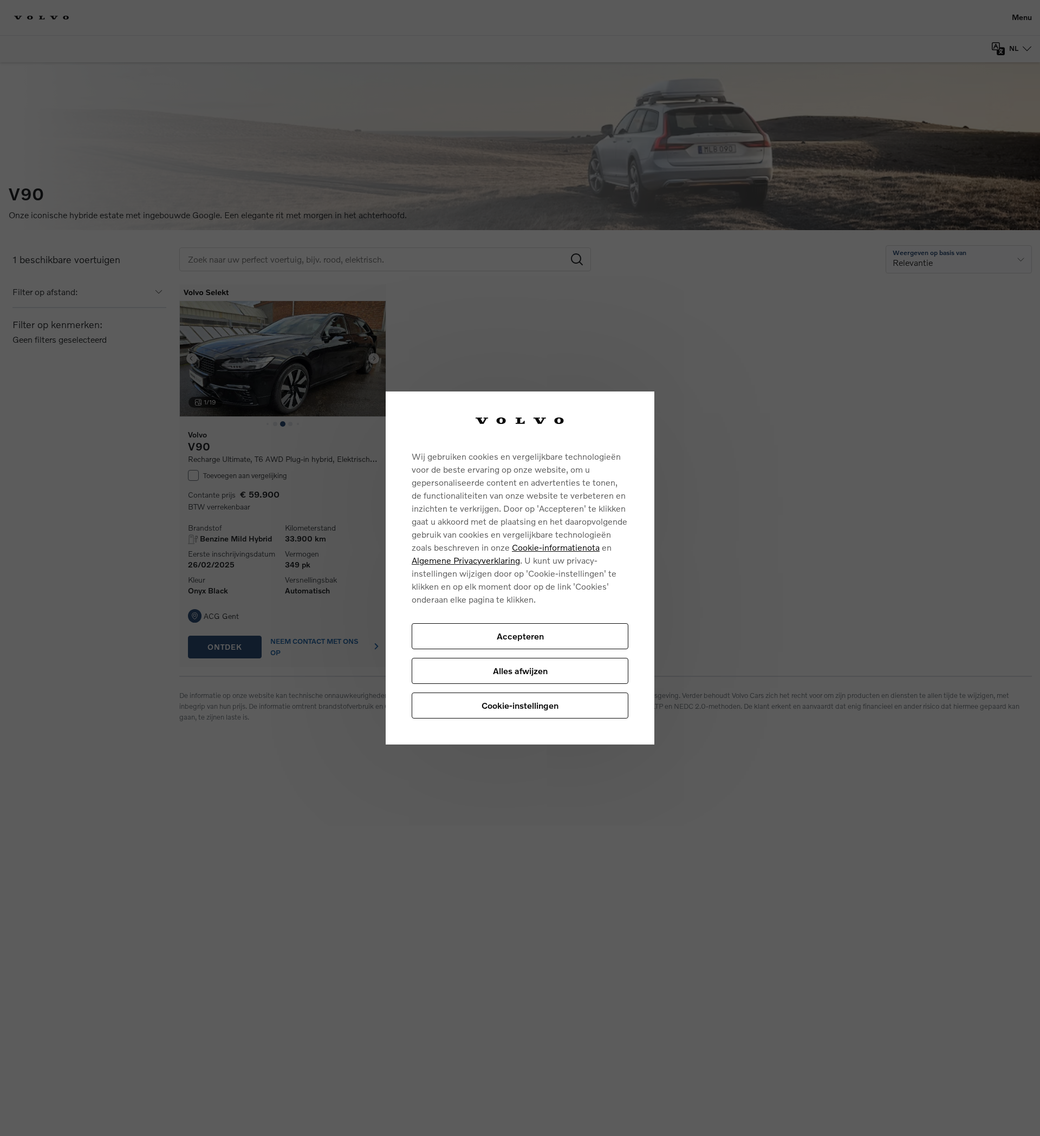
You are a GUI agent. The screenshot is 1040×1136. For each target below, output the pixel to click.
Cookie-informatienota (556, 547)
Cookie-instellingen (520, 705)
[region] (520, 568)
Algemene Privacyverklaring (466, 560)
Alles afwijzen (520, 670)
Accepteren (520, 636)
